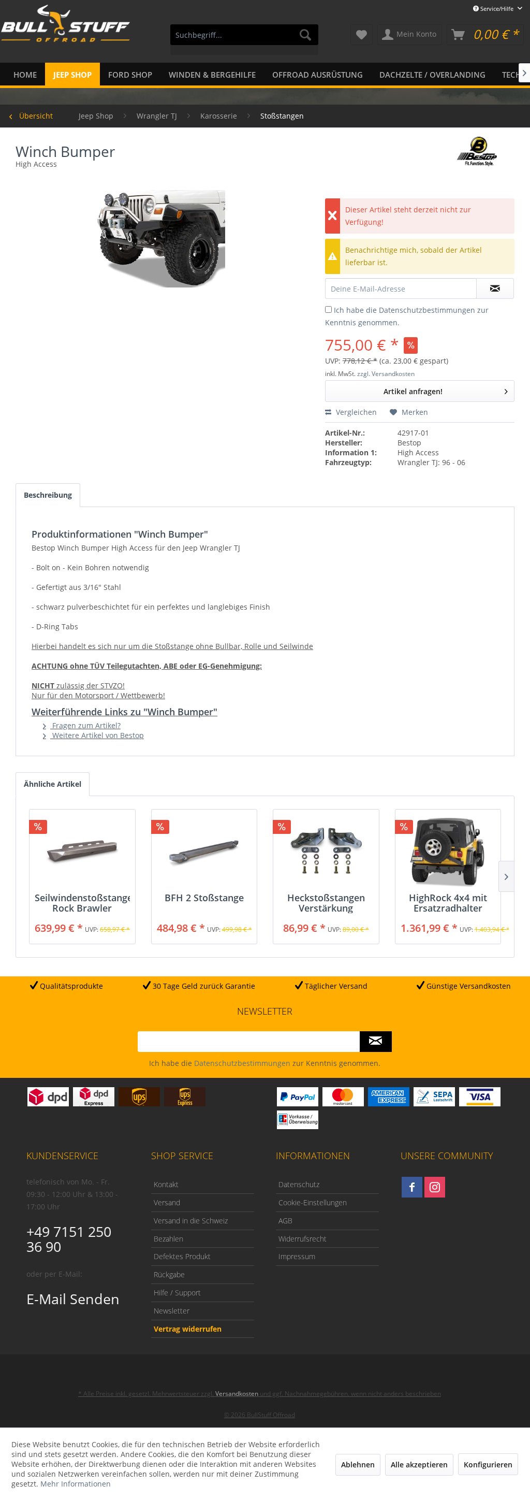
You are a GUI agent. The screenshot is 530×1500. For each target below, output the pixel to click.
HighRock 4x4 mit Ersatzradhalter (448, 902)
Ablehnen (358, 1464)
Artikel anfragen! (413, 391)
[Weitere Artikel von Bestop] (477, 155)
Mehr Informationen (75, 1484)
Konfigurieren (488, 1464)
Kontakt (166, 1184)
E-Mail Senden (73, 1298)
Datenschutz (298, 1184)
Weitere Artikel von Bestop (97, 735)
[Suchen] (305, 34)
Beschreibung (48, 495)
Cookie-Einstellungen (312, 1202)
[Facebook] (412, 1187)
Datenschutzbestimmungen (427, 310)
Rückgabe (169, 1274)
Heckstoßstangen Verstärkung (326, 902)
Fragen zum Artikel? (85, 725)
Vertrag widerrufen (188, 1329)
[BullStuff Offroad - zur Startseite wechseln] (65, 36)
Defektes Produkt (182, 1256)
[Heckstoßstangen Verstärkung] (326, 851)
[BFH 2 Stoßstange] (204, 851)
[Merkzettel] (361, 34)
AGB (285, 1220)
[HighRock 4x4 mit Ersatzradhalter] (448, 851)
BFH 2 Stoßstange (204, 898)
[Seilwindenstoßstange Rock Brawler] (82, 851)
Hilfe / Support (177, 1292)
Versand (167, 1202)
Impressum (296, 1256)
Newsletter (171, 1311)
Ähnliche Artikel (52, 784)
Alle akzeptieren (419, 1464)
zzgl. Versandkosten (386, 373)
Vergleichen (355, 412)
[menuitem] (244, 39)
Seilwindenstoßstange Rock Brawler (82, 902)
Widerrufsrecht (302, 1239)
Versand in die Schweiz (191, 1220)
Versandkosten (236, 1393)
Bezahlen (168, 1239)
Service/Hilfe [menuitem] (497, 8)
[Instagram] (434, 1187)
